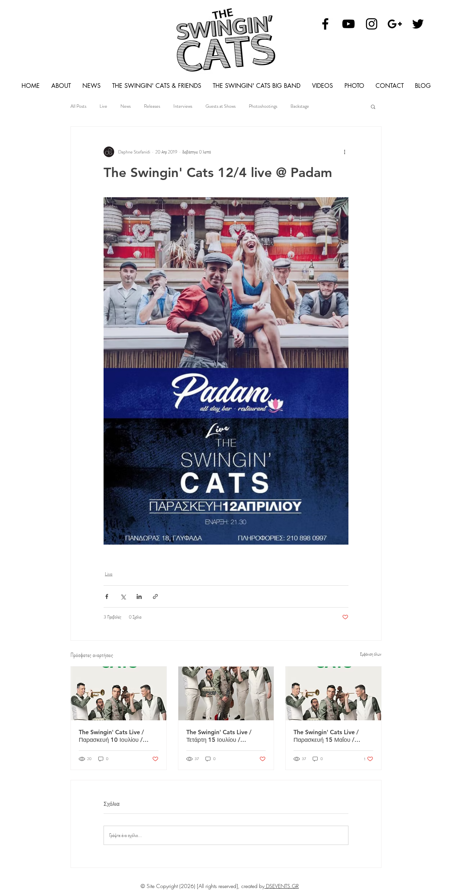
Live (103, 106)
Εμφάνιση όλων (371, 654)
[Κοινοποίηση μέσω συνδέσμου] (155, 596)
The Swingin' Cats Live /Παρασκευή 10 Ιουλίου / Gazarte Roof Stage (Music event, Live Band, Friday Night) (116, 735)
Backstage (300, 106)
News (125, 106)
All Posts (78, 106)
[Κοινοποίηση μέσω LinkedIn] (139, 596)
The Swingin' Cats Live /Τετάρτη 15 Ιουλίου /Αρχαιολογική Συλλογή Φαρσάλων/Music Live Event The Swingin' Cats (224, 735)
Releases (152, 106)
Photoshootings (263, 106)
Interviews (182, 106)
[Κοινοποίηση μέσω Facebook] (107, 596)
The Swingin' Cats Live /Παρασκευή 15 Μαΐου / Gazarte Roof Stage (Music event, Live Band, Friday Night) (330, 735)
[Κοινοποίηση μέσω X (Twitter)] (123, 596)
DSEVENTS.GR (281, 886)
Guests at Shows (220, 106)
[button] (373, 106)
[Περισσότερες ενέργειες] (344, 152)
